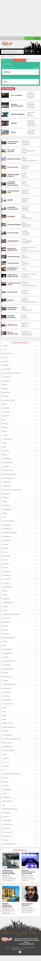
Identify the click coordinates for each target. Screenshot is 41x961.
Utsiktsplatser (7, 824)
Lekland (4, 606)
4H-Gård (5, 346)
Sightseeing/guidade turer (11, 739)
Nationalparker (7, 649)
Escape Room (6, 459)
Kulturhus (6, 583)
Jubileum (5, 548)
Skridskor (5, 758)
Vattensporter (7, 832)
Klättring (5, 564)
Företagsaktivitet (8, 478)
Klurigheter (6, 571)
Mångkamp (5, 622)
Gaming (4, 501)
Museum (5, 641)
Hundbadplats (7, 536)
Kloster (5, 568)
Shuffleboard (7, 735)
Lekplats (5, 610)
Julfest (4, 552)
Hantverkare (6, 525)
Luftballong (6, 618)
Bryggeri (5, 427)
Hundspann (6, 540)
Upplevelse (5, 817)
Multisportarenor (8, 638)
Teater (4, 793)
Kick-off (4, 560)
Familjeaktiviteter (8, 470)
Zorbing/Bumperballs (9, 844)
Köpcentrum (6, 579)
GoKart (4, 513)
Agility (4, 350)
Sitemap (27, 949)
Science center (7, 723)
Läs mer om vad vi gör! (26, 944)
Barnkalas (5, 389)
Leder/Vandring (7, 603)
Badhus (4, 385)
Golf (3, 517)
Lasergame (5, 599)
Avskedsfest (6, 377)
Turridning (6, 813)
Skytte (4, 762)
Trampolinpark (7, 801)
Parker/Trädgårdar (8, 684)
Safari (4, 719)
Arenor (4, 357)
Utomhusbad (6, 820)
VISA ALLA (36, 67)
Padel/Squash (6, 677)
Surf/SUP (5, 778)
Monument (6, 634)
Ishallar (5, 544)
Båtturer (5, 396)
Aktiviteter (10, 56)
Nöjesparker (6, 665)
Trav (3, 805)
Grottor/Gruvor (8, 521)
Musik (4, 645)
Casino (4, 431)
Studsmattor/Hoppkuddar (11, 774)
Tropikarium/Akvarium (9, 809)
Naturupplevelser (8, 661)
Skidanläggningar (8, 751)
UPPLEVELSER (19, 60)
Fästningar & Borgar (9, 474)
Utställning (6, 828)
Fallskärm (5, 466)
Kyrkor (4, 591)
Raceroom (5, 696)
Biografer (5, 408)
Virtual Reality (7, 836)
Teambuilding (6, 789)
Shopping (5, 731)
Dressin (4, 455)
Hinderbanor (6, 529)
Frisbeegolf (6, 494)
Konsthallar (6, 575)
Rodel (4, 712)
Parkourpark (6, 688)
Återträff (5, 365)
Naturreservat (7, 653)
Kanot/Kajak (6, 556)
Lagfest (4, 595)
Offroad (5, 673)
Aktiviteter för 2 (7, 353)
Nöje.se (3, 56)
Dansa (4, 443)
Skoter (4, 754)
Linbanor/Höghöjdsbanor (11, 614)
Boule (4, 420)
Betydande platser (8, 400)
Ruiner (4, 715)
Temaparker (6, 797)
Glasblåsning (6, 509)
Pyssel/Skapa (6, 692)
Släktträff (5, 766)
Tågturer (5, 786)
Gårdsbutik (6, 505)
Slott (4, 770)
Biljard (4, 404)
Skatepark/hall (7, 747)
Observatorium (7, 669)
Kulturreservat (7, 587)
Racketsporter (7, 704)
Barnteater (6, 392)
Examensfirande (7, 463)
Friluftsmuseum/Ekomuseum (11, 490)
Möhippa (5, 630)
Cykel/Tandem (6, 439)
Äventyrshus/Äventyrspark (11, 373)
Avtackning (6, 381)
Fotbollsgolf (7, 486)
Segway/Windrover (8, 727)
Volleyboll (6, 840)
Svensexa (5, 782)
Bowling (5, 424)
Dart (3, 447)
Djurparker (6, 451)
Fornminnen (6, 482)
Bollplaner (6, 412)
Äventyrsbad (6, 369)
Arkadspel (5, 361)
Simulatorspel (7, 743)
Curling (5, 435)
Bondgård (5, 416)
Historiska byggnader (9, 533)
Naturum (5, 657)
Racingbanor (6, 700)
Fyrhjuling (5, 498)
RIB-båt (4, 708)
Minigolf (5, 626)
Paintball (5, 680)
